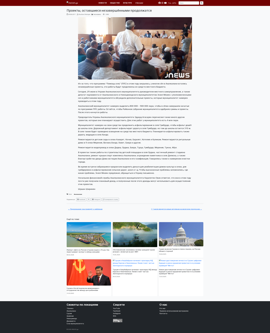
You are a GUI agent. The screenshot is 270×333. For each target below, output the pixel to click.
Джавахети (71, 321)
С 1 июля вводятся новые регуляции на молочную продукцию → (176, 209)
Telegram (97, 199)
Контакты (163, 313)
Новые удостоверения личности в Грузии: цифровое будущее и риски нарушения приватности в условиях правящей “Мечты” (179, 272)
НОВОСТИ (103, 3)
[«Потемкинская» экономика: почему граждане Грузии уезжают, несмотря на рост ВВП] (135, 234)
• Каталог (139, 3)
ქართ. (174, 3)
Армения (70, 316)
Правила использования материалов (173, 311)
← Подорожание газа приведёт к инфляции (85, 209)
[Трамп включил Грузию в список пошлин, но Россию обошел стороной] (181, 234)
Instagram (117, 313)
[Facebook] (160, 3)
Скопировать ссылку (111, 199)
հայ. (169, 3)
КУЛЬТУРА (127, 3)
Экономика (97, 14)
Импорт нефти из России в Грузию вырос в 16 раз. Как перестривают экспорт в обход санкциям (88, 251)
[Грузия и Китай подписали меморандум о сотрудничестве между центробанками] (89, 272)
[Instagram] (162, 3)
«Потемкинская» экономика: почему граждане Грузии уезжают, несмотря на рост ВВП (134, 251)
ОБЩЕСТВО (115, 3)
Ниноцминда (72, 319)
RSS (114, 316)
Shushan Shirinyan (84, 14)
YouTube (116, 308)
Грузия (69, 313)
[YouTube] (165, 3)
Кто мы (162, 308)
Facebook (82, 199)
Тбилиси (70, 308)
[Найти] (201, 3)
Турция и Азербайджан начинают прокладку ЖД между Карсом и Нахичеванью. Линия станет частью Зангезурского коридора (135, 272)
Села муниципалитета (75, 324)
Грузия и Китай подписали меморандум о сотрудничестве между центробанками (83, 289)
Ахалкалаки (78, 194)
